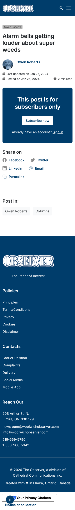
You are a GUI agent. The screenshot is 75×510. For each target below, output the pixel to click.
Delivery (8, 373)
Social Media (12, 380)
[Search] (61, 8)
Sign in (58, 132)
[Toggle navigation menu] (68, 8)
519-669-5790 (13, 439)
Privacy (8, 317)
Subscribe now (37, 121)
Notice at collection (20, 505)
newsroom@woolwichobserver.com (30, 426)
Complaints (11, 365)
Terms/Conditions (16, 309)
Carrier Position (14, 358)
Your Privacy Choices (33, 498)
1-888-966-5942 (15, 445)
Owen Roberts (12, 26)
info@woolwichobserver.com (25, 432)
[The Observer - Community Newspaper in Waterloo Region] (19, 8)
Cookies (8, 324)
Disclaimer (10, 331)
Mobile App (11, 387)
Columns (42, 211)
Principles (10, 302)
